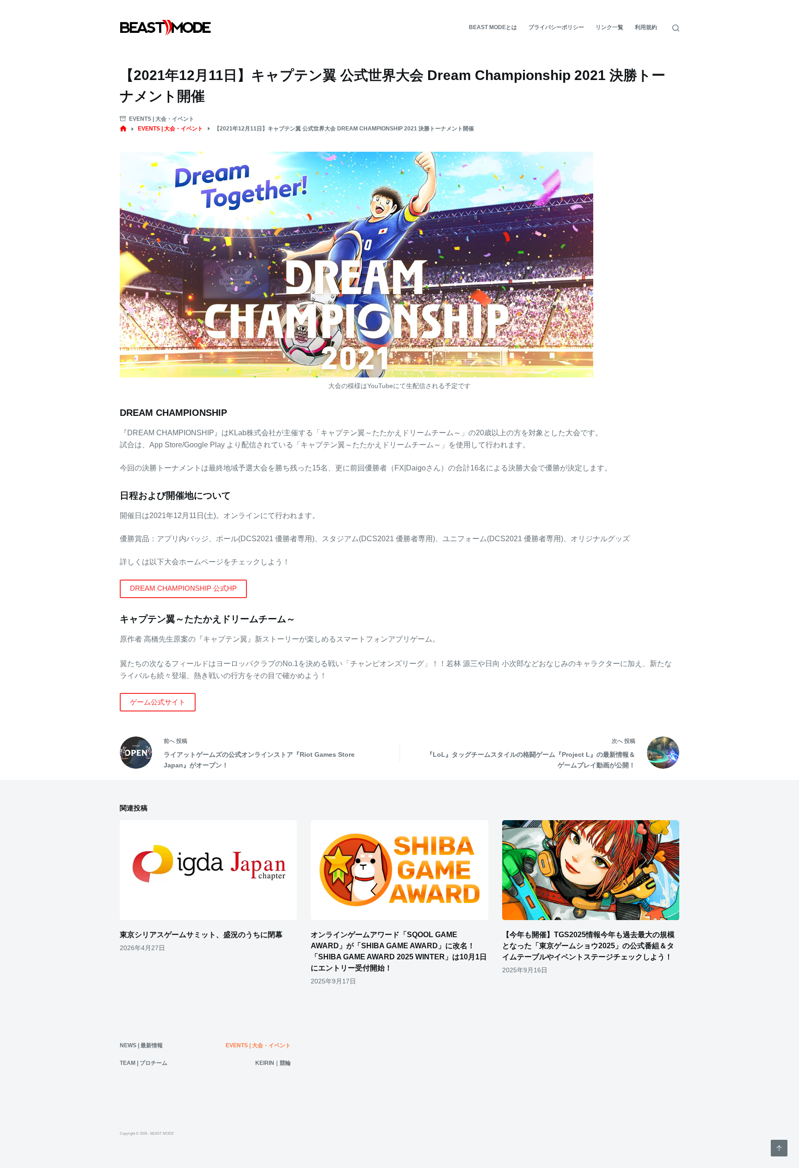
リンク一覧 (609, 27)
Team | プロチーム (143, 1063)
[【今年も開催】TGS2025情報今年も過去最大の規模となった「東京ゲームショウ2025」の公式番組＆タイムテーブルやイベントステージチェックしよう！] (590, 870)
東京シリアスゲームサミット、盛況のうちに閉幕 (201, 935)
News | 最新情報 (141, 1045)
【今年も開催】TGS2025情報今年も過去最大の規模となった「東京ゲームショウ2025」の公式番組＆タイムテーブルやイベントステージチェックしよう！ (588, 946)
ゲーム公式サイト (157, 702)
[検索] (675, 28)
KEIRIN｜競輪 (273, 1063)
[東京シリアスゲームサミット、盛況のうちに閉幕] (208, 870)
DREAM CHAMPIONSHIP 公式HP (183, 588)
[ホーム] (123, 128)
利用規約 (646, 27)
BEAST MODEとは (493, 27)
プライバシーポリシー (556, 27)
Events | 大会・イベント (161, 119)
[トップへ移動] (779, 1148)
